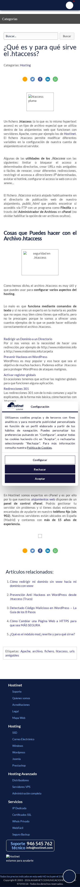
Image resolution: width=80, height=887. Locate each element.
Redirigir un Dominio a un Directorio (28, 339)
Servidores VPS (21, 786)
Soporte (17, 691)
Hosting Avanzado (22, 774)
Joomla (16, 759)
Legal (15, 711)
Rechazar (40, 469)
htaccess (62, 651)
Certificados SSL (21, 814)
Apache (26, 651)
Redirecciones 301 (16, 388)
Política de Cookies (39, 447)
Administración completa (26, 793)
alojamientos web (43, 499)
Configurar (40, 460)
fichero (49, 651)
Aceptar (40, 478)
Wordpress (18, 752)
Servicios (15, 802)
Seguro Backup (21, 834)
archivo (37, 651)
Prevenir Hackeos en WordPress (25, 357)
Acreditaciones (21, 704)
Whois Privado (20, 821)
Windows (17, 745)
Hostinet (40, 5)
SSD (14, 732)
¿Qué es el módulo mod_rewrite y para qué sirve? (42, 634)
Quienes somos (21, 698)
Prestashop (19, 765)
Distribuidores (20, 780)
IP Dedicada (19, 808)
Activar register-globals (20, 375)
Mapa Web (18, 717)
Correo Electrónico (23, 739)
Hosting (25, 65)
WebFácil (17, 828)
